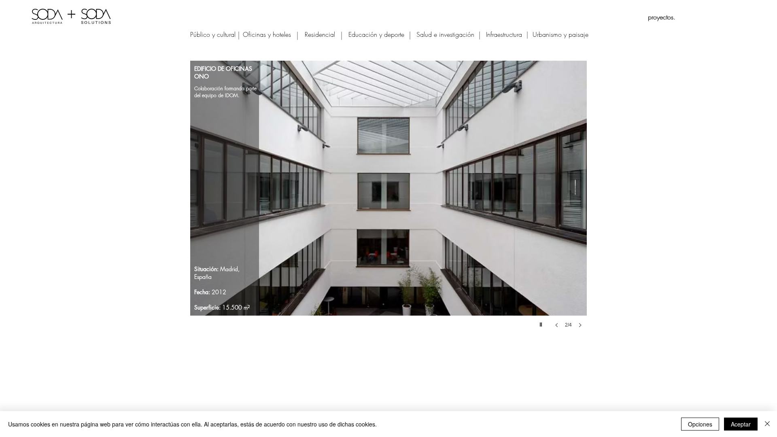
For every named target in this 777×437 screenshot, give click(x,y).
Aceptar (741, 424)
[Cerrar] (767, 424)
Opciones (700, 424)
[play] (542, 322)
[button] (388, 202)
